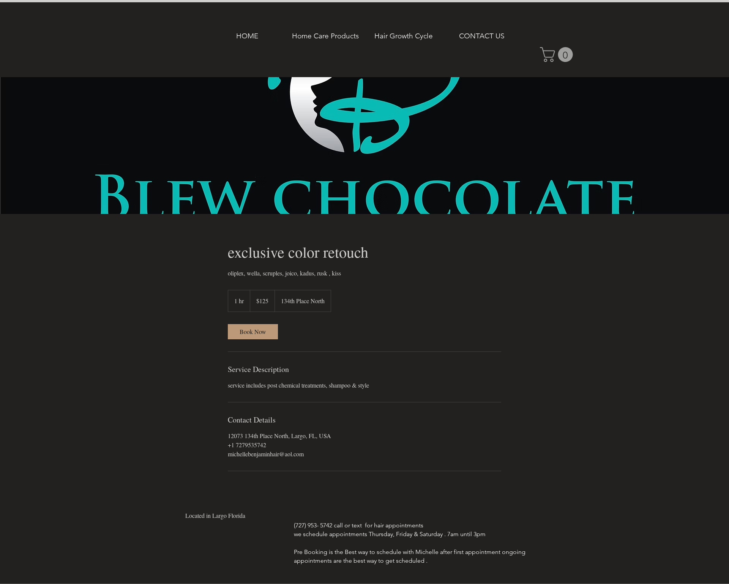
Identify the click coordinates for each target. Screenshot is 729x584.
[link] (253, 331)
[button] (558, 54)
